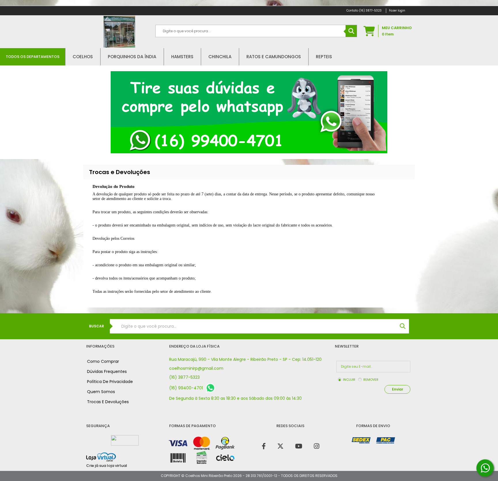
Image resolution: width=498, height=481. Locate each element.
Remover (370, 379)
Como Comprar (103, 361)
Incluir (349, 379)
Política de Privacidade (110, 381)
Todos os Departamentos (32, 56)
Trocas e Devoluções (108, 402)
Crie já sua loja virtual (106, 465)
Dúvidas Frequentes (107, 371)
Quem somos (101, 392)
